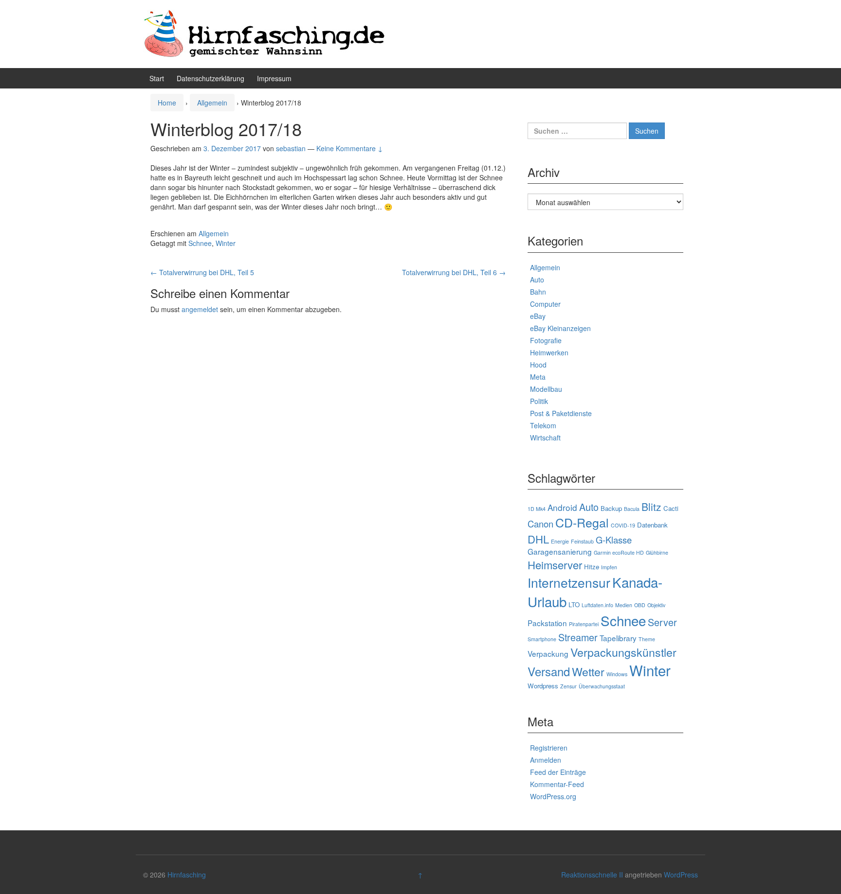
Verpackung (548, 653)
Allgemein (212, 102)
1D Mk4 (537, 508)
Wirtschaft (545, 437)
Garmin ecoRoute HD (619, 552)
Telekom (543, 425)
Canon (540, 523)
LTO (574, 604)
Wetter (588, 671)
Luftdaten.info (597, 605)
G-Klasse (614, 539)
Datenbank (652, 524)
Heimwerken (549, 352)
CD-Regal (582, 522)
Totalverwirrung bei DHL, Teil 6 (454, 272)
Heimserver (555, 564)
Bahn (538, 292)
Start (156, 78)
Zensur (568, 686)
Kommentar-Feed (557, 784)
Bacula (632, 508)
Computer (545, 304)
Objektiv (656, 605)
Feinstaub (582, 541)
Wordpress (543, 685)
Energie (560, 541)
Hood (538, 364)
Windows (616, 674)
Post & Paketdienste (561, 413)
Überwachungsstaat (602, 686)
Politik (539, 401)
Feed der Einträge (558, 772)
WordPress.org (553, 796)
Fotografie (546, 340)
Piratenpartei (584, 624)
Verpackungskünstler (623, 652)
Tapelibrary (618, 637)
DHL (538, 538)
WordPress (681, 874)
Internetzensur (569, 582)
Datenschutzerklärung (210, 78)
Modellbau (546, 389)
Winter (226, 243)
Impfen (609, 567)
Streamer (578, 637)
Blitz (651, 506)
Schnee (200, 243)
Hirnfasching (186, 874)
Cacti (670, 508)
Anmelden (545, 760)
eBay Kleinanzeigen (560, 328)
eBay (538, 316)
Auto (537, 279)
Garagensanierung (560, 551)
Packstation (547, 622)
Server (662, 622)
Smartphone (542, 639)
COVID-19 (623, 525)
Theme (647, 639)
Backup (611, 508)
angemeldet (200, 309)
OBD (639, 605)
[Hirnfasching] (264, 33)
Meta (538, 377)
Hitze (591, 566)
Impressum (274, 78)
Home (167, 102)
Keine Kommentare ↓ (349, 148)
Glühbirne (657, 552)
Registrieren (548, 748)
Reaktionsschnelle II (592, 874)
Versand (549, 671)
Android (562, 507)
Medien (623, 605)
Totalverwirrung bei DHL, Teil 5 (202, 272)
